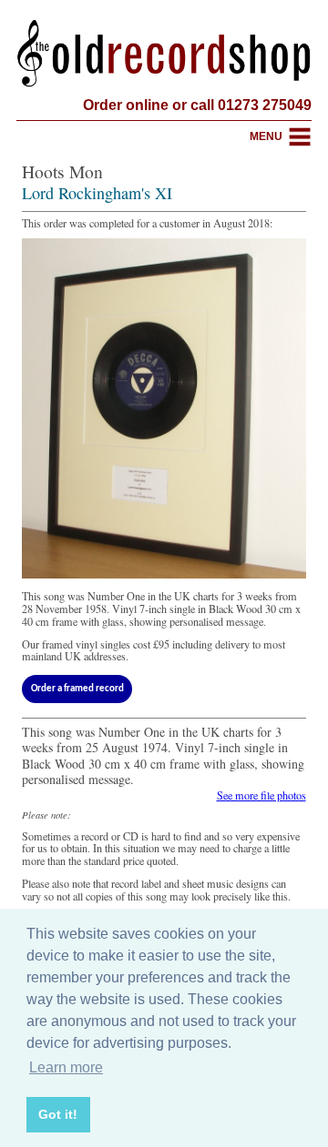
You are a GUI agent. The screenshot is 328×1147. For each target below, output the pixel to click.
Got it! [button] (57, 1114)
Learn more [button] (66, 1067)
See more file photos (261, 795)
